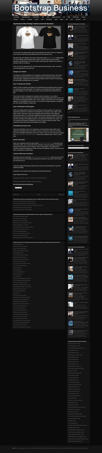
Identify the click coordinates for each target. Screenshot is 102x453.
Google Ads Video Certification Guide (76, 432)
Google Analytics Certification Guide (76, 434)
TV (45, 448)
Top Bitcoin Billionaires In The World (20, 224)
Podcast (42, 448)
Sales (56, 19)
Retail (61, 19)
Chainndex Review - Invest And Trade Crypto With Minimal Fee (81, 237)
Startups (16, 19)
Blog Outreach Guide (72, 402)
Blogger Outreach (56, 17)
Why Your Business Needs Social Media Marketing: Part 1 (81, 331)
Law (84, 19)
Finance (23, 19)
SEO (48, 17)
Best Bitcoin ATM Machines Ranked (20, 216)
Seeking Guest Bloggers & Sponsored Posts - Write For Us (81, 80)
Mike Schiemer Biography (79, 97)
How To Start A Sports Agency (19, 307)
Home (38, 194)
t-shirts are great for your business (40, 157)
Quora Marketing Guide (73, 377)
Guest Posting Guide (72, 423)
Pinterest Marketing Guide (74, 386)
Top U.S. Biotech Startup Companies (20, 254)
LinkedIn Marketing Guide (73, 391)
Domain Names (63, 448)
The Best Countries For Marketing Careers (21, 297)
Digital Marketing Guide (73, 357)
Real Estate (49, 19)
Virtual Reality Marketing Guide (75, 373)
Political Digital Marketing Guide (75, 441)
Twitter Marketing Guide (73, 375)
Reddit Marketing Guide (73, 379)
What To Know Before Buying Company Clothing (27, 181)
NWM (37, 448)
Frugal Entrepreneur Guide (74, 345)
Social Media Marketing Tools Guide (76, 368)
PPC (43, 17)
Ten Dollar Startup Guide (18, 244)
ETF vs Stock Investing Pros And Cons (21, 229)
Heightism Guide (71, 420)
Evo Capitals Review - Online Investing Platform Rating (80, 227)
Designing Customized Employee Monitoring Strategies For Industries (81, 53)
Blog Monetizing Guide (17, 274)
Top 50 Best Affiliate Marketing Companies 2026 (80, 267)
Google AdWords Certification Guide (76, 429)
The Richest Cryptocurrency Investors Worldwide (23, 227)
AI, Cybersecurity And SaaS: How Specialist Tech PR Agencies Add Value (28, 205)
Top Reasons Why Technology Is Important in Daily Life (24, 201)
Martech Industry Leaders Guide (75, 354)
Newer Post (16, 194)
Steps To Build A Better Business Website (21, 278)
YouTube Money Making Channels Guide (77, 416)
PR (64, 17)
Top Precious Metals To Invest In (20, 261)
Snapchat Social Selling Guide (74, 384)
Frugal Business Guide (73, 411)
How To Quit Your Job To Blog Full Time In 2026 (80, 293)
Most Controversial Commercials (19, 257)
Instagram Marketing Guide (74, 389)
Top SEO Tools (16, 293)
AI (74, 448)
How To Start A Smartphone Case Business (22, 327)
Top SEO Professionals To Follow (20, 282)
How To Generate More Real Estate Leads (21, 280)
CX (39, 448)
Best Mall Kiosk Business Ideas (19, 288)
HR (66, 19)
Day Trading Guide (17, 276)
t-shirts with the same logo (46, 143)
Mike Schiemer (26, 448)
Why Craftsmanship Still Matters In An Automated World (24, 203)
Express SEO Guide (72, 398)
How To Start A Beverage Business (20, 310)
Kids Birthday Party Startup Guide (20, 301)
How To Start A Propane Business (20, 305)
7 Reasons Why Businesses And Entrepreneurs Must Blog (81, 27)
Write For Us (57, 448)
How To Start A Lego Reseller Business (21, 299)
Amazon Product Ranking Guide (19, 248)
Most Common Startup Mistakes (19, 265)
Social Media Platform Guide (74, 395)
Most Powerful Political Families (19, 295)
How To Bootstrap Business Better (20, 318)
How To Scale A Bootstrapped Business (21, 322)
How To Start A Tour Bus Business (20, 324)
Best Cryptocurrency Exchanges (19, 218)
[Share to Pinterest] (21, 187)
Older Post (61, 194)
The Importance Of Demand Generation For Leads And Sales (81, 276)
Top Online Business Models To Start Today (22, 286)
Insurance (78, 19)
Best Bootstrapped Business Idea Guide (77, 407)
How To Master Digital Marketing (19, 231)
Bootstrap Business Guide (74, 343)
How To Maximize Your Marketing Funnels (21, 263)
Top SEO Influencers (17, 269)
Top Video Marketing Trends (19, 271)
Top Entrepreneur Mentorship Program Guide (78, 438)
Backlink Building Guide (73, 361)
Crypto (36, 19)
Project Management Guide (74, 418)
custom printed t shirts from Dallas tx (26, 134)
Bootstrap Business (18, 448)
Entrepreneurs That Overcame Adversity (21, 303)
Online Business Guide (73, 404)
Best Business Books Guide (74, 409)
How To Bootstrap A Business (19, 290)
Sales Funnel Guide (72, 370)
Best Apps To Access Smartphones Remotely (22, 222)
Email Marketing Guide (73, 359)
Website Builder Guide (73, 350)
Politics (71, 448)
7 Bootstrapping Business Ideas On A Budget (22, 207)
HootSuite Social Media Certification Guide (77, 425)
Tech (42, 19)
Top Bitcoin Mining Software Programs (21, 250)
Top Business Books (17, 267)
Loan (71, 19)
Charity (80, 448)
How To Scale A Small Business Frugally (21, 233)
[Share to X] (18, 187)
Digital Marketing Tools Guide (74, 366)
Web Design (76, 17)
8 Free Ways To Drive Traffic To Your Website (22, 209)
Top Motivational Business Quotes (20, 312)
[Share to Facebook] (19, 187)
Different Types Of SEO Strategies (20, 246)
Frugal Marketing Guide (18, 252)
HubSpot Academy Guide (73, 427)
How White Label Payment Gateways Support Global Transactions (79, 62)
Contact (83, 17)
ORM (69, 17)
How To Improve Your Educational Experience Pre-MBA (81, 322)
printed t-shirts (51, 57)
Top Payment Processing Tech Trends (21, 259)
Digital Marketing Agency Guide (75, 413)
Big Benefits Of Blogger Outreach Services (22, 284)
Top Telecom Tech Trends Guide (75, 400)
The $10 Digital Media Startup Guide (76, 348)
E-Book (48, 448)
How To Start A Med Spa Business (20, 316)
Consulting (16, 17)
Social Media (36, 17)
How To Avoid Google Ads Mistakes (20, 235)
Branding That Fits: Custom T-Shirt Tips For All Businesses (30, 178)
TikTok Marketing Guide (73, 393)
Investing (30, 19)
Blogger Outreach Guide (73, 364)
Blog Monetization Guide (73, 352)
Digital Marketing (26, 17)
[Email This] (15, 187)
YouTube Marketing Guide (74, 382)
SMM (68, 448)
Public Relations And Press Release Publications (23, 237)
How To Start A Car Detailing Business (21, 314)
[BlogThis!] (17, 187)
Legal (31, 448)
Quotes (52, 448)
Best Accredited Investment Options (20, 220)
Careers (77, 448)
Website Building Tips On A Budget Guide (77, 436)
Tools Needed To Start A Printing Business (21, 320)
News (34, 448)
